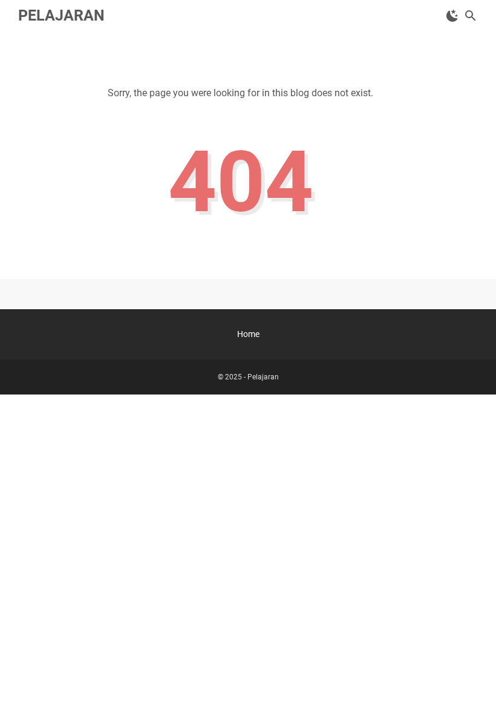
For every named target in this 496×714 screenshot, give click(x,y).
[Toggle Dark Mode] (452, 15)
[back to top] (472, 687)
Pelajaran (61, 15)
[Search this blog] (470, 15)
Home (248, 334)
